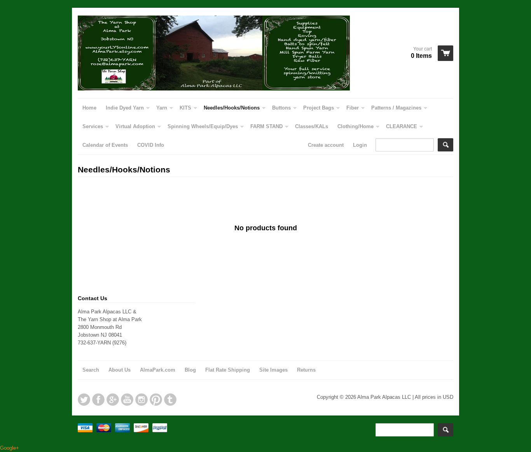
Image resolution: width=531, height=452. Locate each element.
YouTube (127, 399)
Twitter (84, 399)
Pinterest (156, 399)
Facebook (98, 399)
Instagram (141, 399)
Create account (326, 145)
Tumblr (170, 399)
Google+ (113, 399)
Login (360, 145)
